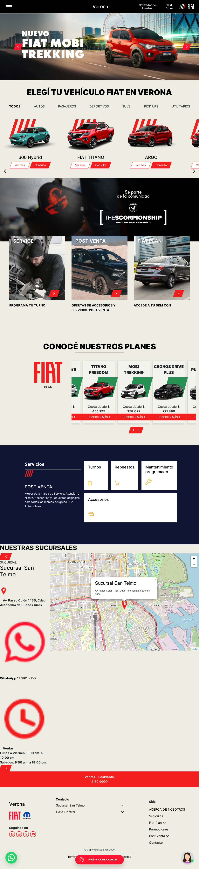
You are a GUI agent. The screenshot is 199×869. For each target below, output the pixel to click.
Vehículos (156, 816)
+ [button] (194, 558)
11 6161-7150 (18, 678)
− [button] (194, 564)
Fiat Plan (155, 823)
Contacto (156, 842)
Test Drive (169, 6)
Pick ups (151, 106)
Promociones (158, 829)
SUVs (126, 106)
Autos (39, 106)
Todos (15, 106)
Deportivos (99, 106)
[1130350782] (26, 834)
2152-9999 (99, 782)
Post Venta (157, 836)
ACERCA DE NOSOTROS (167, 809)
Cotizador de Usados (147, 6)
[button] (16, 42)
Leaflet (195, 648)
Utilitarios (181, 106)
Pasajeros (67, 106)
